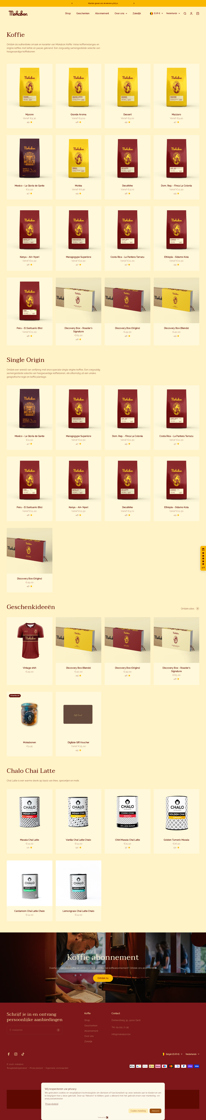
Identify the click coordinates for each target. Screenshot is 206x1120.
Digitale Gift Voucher (78, 742)
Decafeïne (127, 185)
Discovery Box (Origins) (127, 328)
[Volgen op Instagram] (16, 1054)
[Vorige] (71, 3)
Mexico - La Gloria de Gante (29, 185)
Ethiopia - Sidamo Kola (176, 257)
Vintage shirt (29, 668)
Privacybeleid (36, 1068)
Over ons (119, 13)
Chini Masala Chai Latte (127, 840)
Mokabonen (29, 742)
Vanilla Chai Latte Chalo (78, 840)
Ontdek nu (103, 978)
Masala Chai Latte (29, 840)
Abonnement (102, 13)
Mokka (78, 185)
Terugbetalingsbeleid (17, 1068)
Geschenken (82, 13)
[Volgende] (134, 3)
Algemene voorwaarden (57, 1068)
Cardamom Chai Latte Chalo (29, 911)
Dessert (127, 114)
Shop (68, 13)
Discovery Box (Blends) (176, 328)
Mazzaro (176, 114)
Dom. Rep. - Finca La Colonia (176, 185)
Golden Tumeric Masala (176, 840)
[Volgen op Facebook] (9, 1054)
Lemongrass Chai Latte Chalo (78, 911)
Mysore (30, 114)
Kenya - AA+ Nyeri (29, 257)
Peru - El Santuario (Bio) (29, 328)
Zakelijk (137, 13)
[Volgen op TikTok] (23, 1054)
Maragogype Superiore (78, 257)
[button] (203, 558)
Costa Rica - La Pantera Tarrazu (127, 257)
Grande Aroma (78, 114)
